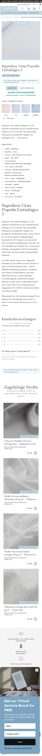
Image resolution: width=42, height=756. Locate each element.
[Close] (37, 670)
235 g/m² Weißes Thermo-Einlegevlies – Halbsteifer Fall (19, 442)
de (34, 4)
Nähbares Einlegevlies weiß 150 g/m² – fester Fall (20, 608)
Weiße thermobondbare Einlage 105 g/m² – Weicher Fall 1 (20, 553)
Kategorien (9, 17)
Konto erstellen (27, 88)
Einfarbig (16, 17)
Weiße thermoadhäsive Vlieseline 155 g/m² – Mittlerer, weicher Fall (20, 498)
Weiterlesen (22, 138)
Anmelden (12, 88)
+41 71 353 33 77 (24, 4)
